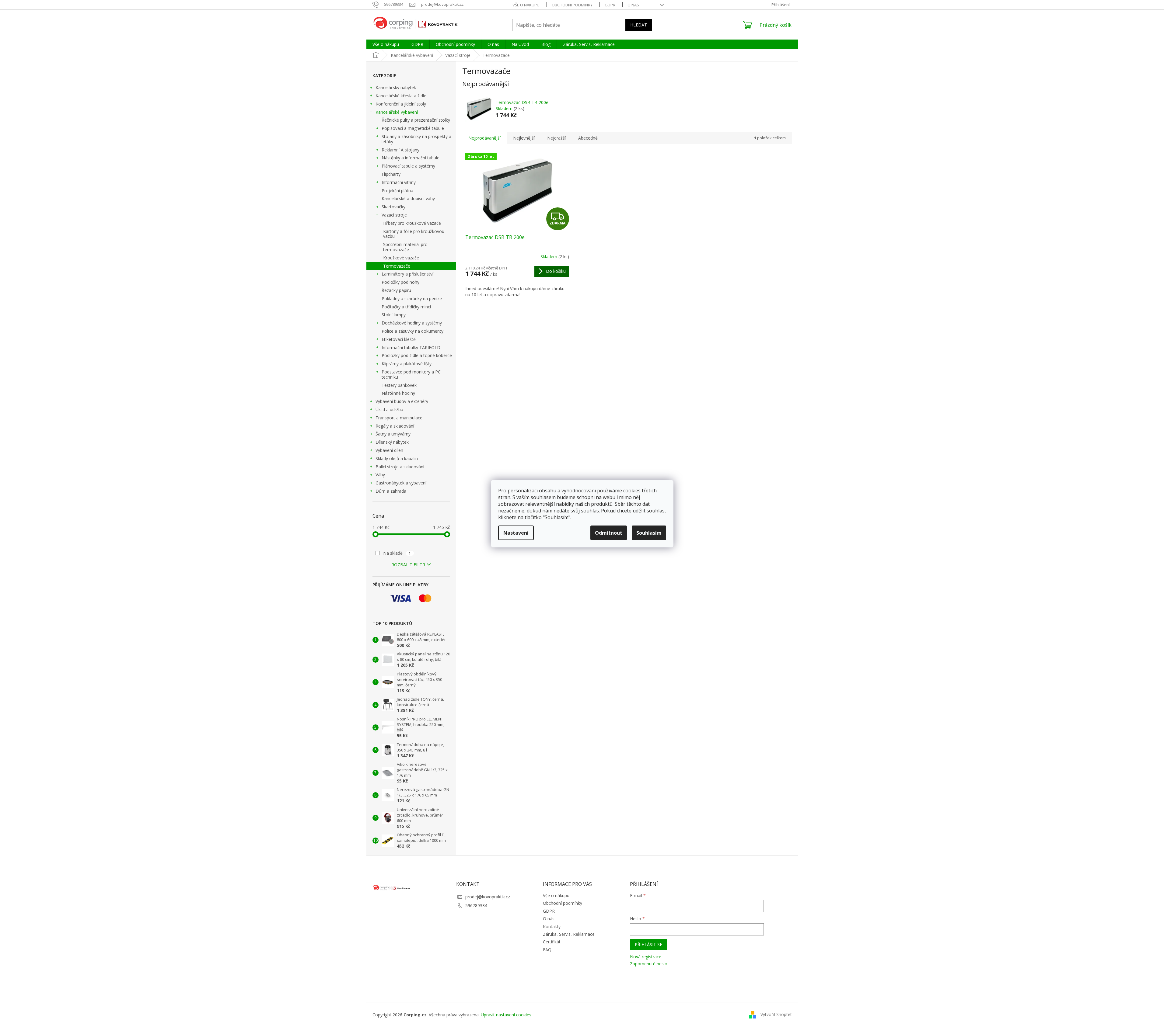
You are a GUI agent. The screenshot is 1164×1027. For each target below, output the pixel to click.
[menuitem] (385, 44)
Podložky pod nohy (400, 282)
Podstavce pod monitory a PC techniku (411, 374)
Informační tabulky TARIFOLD (411, 347)
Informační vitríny (399, 182)
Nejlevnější (524, 138)
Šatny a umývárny (393, 434)
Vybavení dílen (389, 450)
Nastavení (516, 532)
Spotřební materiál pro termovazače (405, 246)
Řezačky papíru (396, 290)
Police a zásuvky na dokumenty (412, 331)
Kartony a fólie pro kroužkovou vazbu (413, 233)
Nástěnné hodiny (398, 393)
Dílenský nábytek (392, 442)
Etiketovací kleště (399, 339)
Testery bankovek (399, 385)
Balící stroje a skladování (400, 467)
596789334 (476, 905)
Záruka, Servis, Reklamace (569, 934)
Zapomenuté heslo (648, 963)
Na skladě (397, 553)
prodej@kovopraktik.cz (487, 897)
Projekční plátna (397, 190)
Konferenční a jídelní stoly (401, 104)
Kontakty (552, 926)
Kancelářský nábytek (396, 87)
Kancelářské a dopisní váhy (408, 198)
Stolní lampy (394, 314)
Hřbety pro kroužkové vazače (412, 223)
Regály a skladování (395, 426)
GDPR (610, 5)
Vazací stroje (394, 215)
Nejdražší (556, 138)
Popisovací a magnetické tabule (413, 128)
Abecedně (588, 138)
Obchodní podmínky (572, 5)
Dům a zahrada (391, 491)
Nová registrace (645, 956)
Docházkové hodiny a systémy (412, 323)
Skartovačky (393, 207)
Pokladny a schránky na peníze (412, 298)
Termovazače (396, 266)
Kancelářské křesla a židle (401, 96)
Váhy (380, 474)
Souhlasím (649, 532)
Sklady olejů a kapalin (397, 458)
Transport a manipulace (399, 418)
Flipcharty (391, 174)
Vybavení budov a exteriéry (402, 401)
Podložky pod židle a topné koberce (417, 355)
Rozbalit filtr (408, 564)
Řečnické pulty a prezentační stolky (416, 120)
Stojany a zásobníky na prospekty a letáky (416, 139)
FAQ (547, 949)
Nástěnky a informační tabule (410, 158)
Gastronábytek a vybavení (401, 483)
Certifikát (552, 942)
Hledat (638, 25)
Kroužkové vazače (401, 258)
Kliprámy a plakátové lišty (407, 363)
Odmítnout (608, 532)
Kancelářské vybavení (397, 112)
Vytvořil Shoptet (776, 1014)
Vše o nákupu (526, 5)
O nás (633, 5)
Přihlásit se (648, 944)
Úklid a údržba (389, 409)
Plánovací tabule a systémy (408, 166)
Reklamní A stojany (400, 150)
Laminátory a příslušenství (407, 274)
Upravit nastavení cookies (506, 1015)
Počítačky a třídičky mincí (406, 307)
